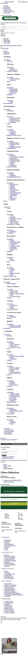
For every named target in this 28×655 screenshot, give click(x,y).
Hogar (6, 548)
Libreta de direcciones (9, 11)
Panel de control (8, 10)
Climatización (8, 540)
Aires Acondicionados (10, 545)
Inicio (5, 464)
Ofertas (6, 571)
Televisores (7, 541)
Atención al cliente (9, 587)
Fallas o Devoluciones (10, 589)
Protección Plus (8, 434)
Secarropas (7, 562)
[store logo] (10, 20)
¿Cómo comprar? (9, 602)
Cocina (6, 549)
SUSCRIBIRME (14, 504)
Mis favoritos (7, 8)
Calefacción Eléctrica (10, 556)
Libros (5, 467)
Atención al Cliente (9, 431)
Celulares (7, 542)
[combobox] (8, 33)
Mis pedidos (7, 7)
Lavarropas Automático (10, 560)
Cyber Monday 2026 (10, 574)
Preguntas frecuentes (10, 590)
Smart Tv (7, 555)
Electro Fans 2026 (9, 578)
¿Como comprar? (9, 429)
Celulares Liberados (9, 559)
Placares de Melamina (10, 564)
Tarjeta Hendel (8, 432)
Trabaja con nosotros (10, 612)
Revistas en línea (9, 608)
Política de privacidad (10, 586)
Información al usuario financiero (13, 593)
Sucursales (7, 428)
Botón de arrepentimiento (11, 592)
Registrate (7, 604)
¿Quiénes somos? (9, 601)
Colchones (7, 566)
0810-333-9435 (10, 1)
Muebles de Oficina (9, 563)
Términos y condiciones (10, 585)
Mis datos (6, 5)
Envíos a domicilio (9, 609)
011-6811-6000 (23, 1)
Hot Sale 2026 (8, 575)
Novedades (7, 572)
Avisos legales (8, 583)
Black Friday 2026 (9, 577)
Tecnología (7, 547)
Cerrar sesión (7, 12)
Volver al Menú (4, 48)
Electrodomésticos (9, 544)
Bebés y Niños (7, 466)
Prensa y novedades (9, 611)
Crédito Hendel (8, 605)
